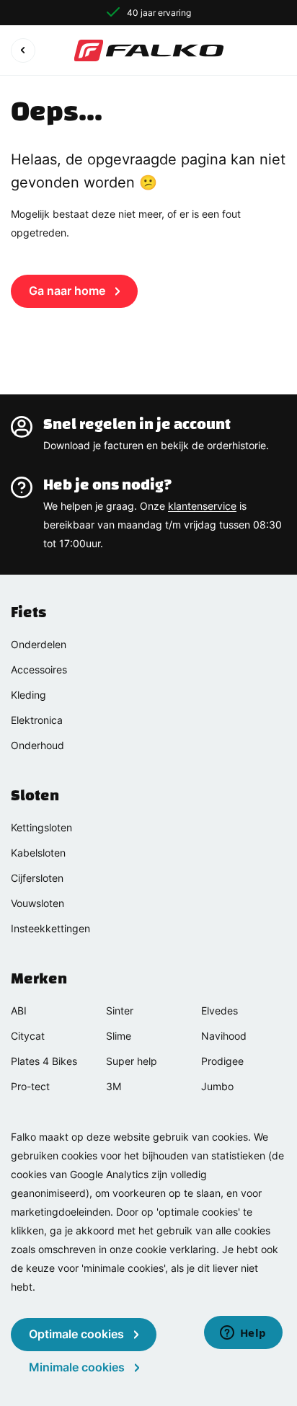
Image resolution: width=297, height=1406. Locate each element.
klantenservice (202, 506)
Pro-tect (30, 1086)
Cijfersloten (37, 878)
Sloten (35, 795)
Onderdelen (38, 644)
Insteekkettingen (50, 928)
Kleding (28, 695)
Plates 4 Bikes (44, 1061)
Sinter (119, 1010)
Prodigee (222, 1061)
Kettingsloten (41, 827)
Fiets (28, 612)
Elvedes (219, 1010)
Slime (118, 1036)
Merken (39, 978)
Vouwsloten (37, 903)
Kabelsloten (38, 852)
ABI (19, 1010)
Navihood (224, 1036)
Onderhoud (37, 745)
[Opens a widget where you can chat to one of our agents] (243, 1334)
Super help (131, 1061)
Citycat (28, 1036)
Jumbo (217, 1086)
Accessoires (39, 669)
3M (113, 1086)
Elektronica (37, 720)
